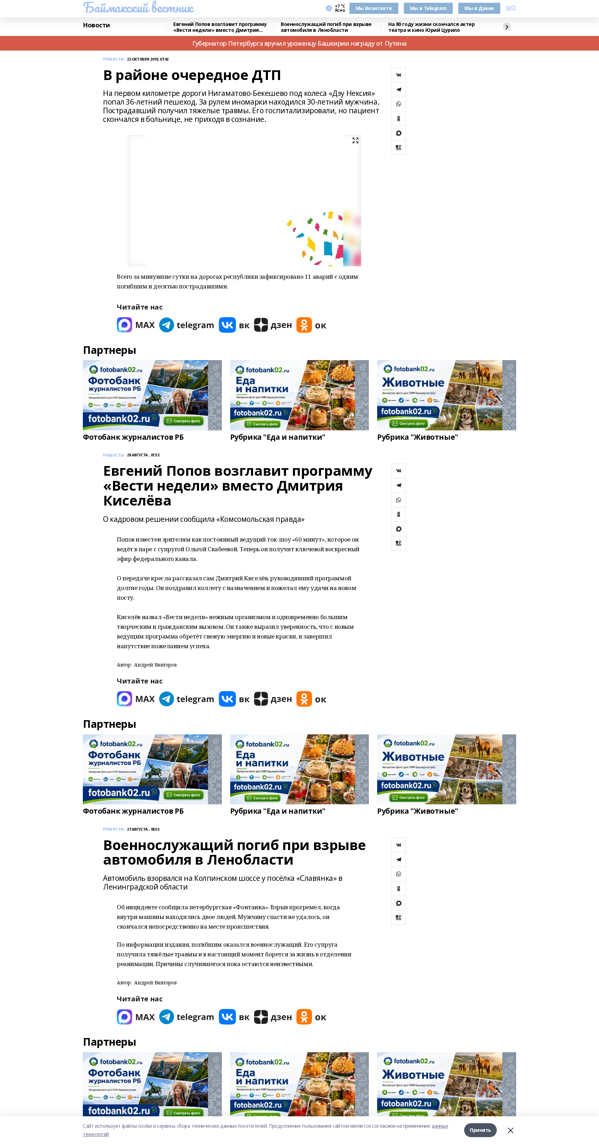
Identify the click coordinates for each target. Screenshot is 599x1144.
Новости (96, 25)
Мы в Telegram (428, 8)
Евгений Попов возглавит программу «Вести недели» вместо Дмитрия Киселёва (220, 27)
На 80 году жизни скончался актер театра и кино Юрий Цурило (431, 27)
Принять (480, 1130)
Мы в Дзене (479, 8)
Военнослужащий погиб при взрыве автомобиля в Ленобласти (326, 27)
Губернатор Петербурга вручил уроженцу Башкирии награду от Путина (299, 43)
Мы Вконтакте (374, 8)
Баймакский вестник (137, 7)
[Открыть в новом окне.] (136, 325)
